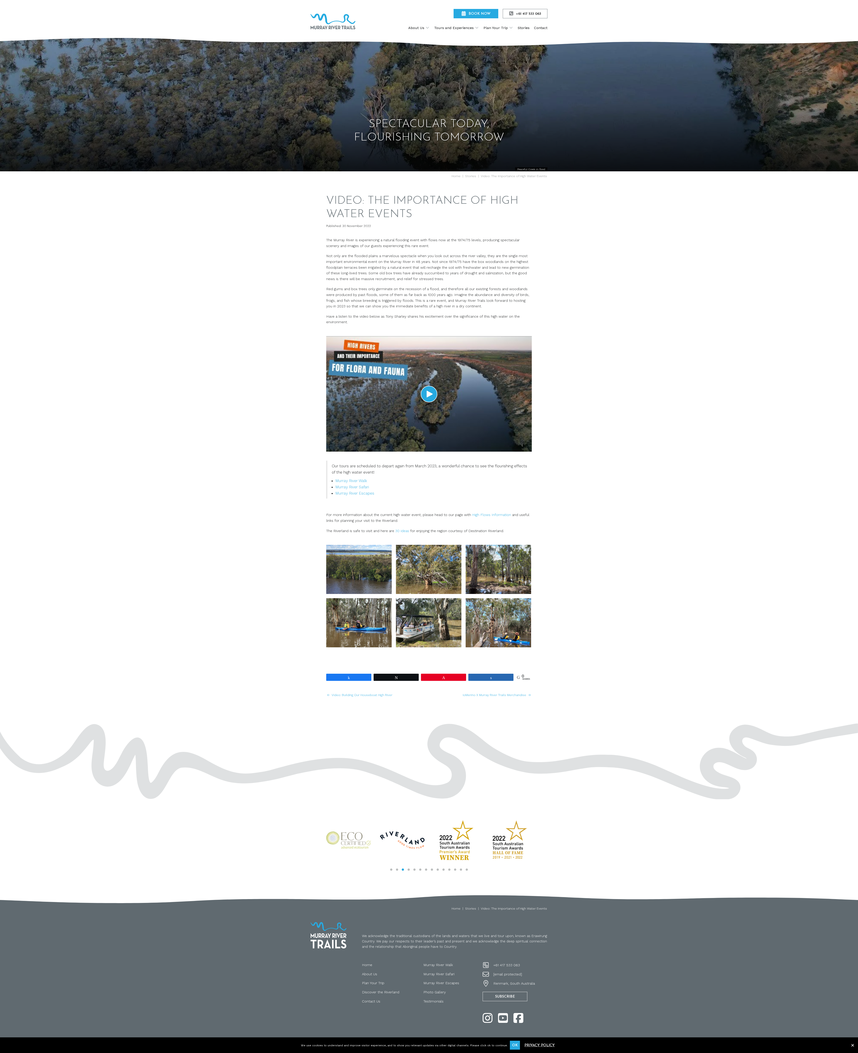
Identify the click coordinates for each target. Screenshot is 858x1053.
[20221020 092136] (359, 622)
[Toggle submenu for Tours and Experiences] (476, 27)
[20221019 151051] (428, 622)
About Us (369, 974)
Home (367, 965)
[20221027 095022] (498, 622)
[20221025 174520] (359, 569)
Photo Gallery (434, 992)
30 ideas (402, 531)
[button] (429, 394)
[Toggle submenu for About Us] (427, 27)
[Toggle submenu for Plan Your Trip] (511, 27)
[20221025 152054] (498, 569)
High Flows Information (491, 515)
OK (515, 1045)
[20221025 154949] (428, 569)
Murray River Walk (351, 480)
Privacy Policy (539, 1045)
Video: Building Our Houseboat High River (361, 695)
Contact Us (371, 1001)
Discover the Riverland (380, 992)
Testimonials (433, 1001)
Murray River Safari (352, 487)
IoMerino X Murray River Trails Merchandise (495, 695)
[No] (852, 1044)
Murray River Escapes (354, 493)
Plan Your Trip (373, 983)
